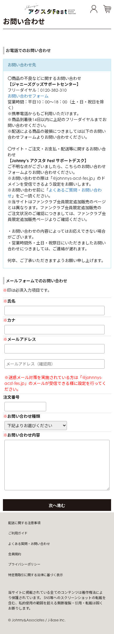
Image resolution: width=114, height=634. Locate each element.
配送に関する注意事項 (24, 523)
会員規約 (14, 554)
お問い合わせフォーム (28, 95)
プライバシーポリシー (24, 564)
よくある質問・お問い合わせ (29, 544)
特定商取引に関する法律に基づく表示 (35, 575)
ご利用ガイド (17, 533)
